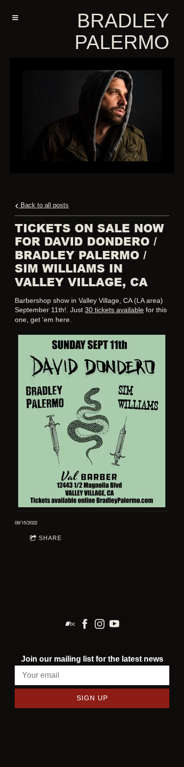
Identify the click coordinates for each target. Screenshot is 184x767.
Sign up (92, 698)
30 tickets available (114, 310)
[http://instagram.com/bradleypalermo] (100, 624)
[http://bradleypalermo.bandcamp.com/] (70, 624)
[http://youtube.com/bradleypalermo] (114, 624)
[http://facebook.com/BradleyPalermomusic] (85, 624)
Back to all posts (44, 205)
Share (50, 538)
